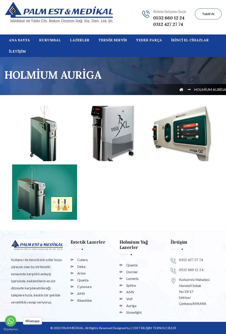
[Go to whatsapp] (10, 320)
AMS (81, 293)
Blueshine (84, 300)
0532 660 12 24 (169, 18)
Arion (81, 273)
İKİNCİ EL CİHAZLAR (190, 40)
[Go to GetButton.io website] (11, 329)
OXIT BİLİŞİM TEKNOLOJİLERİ (154, 328)
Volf (129, 299)
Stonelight (134, 312)
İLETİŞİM (17, 51)
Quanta (83, 280)
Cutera (82, 260)
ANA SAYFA (19, 40)
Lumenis (132, 278)
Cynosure (84, 286)
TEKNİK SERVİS (112, 40)
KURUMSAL (50, 40)
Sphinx (131, 285)
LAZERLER (79, 40)
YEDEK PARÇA (149, 40)
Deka (81, 266)
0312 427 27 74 (168, 24)
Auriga (131, 305)
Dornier (132, 272)
